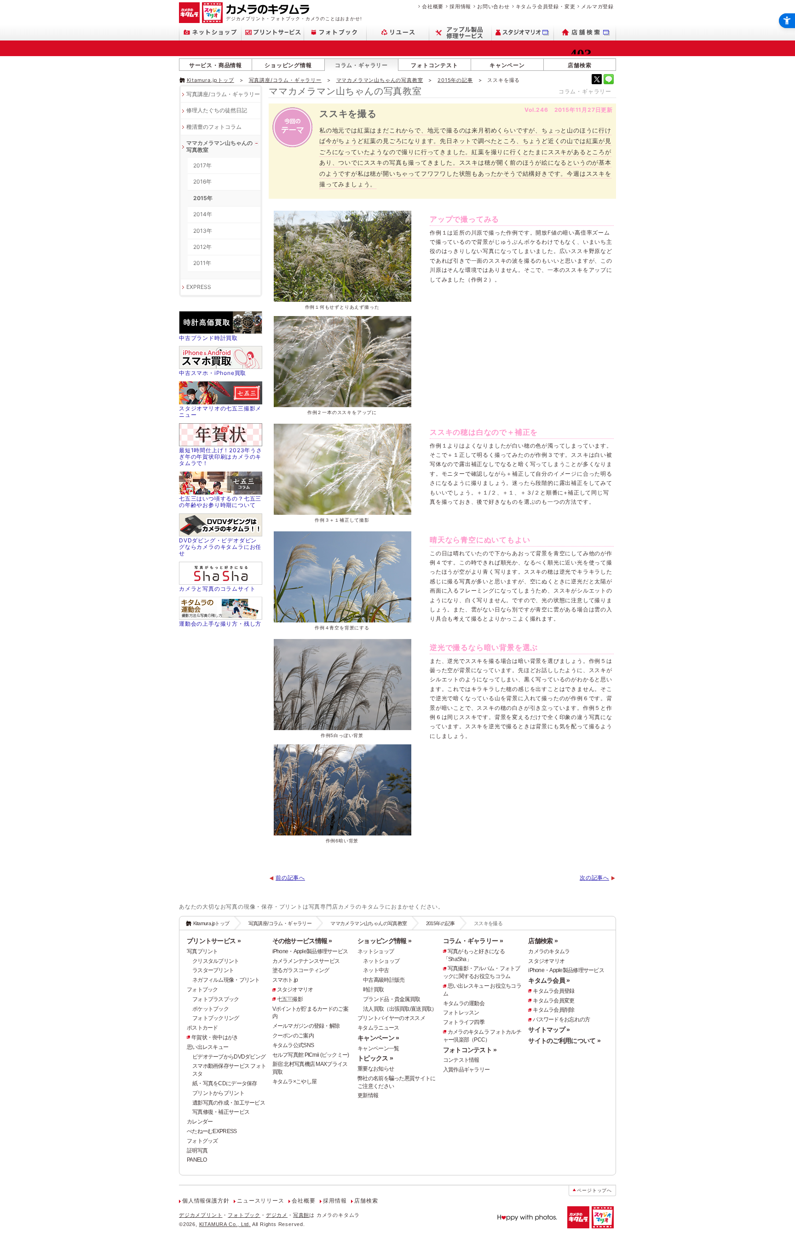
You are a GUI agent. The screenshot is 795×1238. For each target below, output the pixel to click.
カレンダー (200, 1121)
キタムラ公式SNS (293, 1045)
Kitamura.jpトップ (210, 80)
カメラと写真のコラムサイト (217, 588)
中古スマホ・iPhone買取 (212, 372)
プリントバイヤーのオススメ (391, 1018)
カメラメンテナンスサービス (306, 961)
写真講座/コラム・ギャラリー (285, 80)
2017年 (202, 165)
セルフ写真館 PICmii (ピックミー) (310, 1055)
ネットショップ (375, 951)
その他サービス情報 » (302, 940)
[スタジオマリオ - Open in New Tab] (523, 32)
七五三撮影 (290, 999)
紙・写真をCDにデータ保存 (224, 1083)
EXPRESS (198, 286)
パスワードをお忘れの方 (561, 1019)
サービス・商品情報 (215, 65)
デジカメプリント (200, 1215)
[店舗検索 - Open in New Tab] (585, 32)
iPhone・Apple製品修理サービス (310, 951)
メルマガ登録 (597, 6)
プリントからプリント (218, 1093)
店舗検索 (579, 65)
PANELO (197, 1160)
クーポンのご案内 (293, 1035)
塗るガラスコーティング (300, 970)
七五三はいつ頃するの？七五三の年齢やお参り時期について (220, 501)
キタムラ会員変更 (553, 1000)
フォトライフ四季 (463, 1022)
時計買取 (373, 989)
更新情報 (367, 1095)
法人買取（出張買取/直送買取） (400, 1009)
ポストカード (202, 1028)
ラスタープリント (213, 970)
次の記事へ (594, 877)
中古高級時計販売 (383, 980)
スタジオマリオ (295, 989)
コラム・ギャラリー (361, 65)
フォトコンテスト (434, 65)
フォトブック (202, 989)
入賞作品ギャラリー (466, 1069)
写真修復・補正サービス (220, 1112)
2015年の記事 (455, 80)
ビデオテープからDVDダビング (228, 1057)
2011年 (202, 262)
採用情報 (460, 6)
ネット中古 (376, 970)
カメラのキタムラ (549, 951)
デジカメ (277, 1215)
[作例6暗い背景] (342, 790)
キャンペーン (507, 65)
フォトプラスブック (215, 999)
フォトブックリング (215, 1018)
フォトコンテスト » (470, 1050)
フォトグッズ (202, 1141)
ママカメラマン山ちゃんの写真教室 (379, 80)
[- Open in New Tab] (596, 79)
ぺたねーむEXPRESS (211, 1131)
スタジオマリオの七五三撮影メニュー (220, 411)
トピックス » (375, 1058)
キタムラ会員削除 (553, 1010)
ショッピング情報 (288, 65)
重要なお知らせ (375, 1068)
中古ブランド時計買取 (208, 337)
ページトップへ (594, 1190)
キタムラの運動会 (463, 1003)
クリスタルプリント (215, 961)
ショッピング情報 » (384, 940)
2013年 (202, 230)
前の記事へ (290, 877)
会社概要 (433, 6)
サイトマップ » (549, 1029)
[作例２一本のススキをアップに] (342, 362)
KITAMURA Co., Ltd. (225, 1224)
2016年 (202, 181)
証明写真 (197, 1150)
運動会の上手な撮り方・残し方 (220, 623)
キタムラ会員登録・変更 (546, 6)
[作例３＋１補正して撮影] (342, 469)
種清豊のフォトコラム (214, 126)
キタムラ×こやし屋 (294, 1081)
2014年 (202, 214)
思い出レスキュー (207, 1047)
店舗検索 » (543, 940)
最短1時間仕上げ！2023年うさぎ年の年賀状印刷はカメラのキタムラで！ (220, 457)
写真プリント (202, 951)
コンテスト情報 (461, 1060)
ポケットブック (210, 1009)
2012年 (202, 246)
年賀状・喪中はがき (214, 1037)
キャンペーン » (378, 1038)
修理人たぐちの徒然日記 (216, 110)
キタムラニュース (378, 1028)
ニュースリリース (260, 1201)
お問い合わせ (493, 6)
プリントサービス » (214, 940)
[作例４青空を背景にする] (342, 577)
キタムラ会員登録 (553, 991)
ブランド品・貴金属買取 (391, 999)
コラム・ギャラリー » (473, 940)
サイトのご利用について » (564, 1040)
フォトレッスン (461, 1012)
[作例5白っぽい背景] (342, 685)
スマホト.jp (285, 980)
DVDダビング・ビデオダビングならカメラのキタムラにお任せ (220, 547)
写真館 (301, 1215)
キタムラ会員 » (549, 980)
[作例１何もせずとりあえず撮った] (342, 256)
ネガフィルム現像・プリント (226, 980)
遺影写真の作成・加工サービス (228, 1103)
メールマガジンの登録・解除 (306, 1026)
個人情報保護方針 (205, 1201)
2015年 (203, 198)
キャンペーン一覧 (378, 1048)
